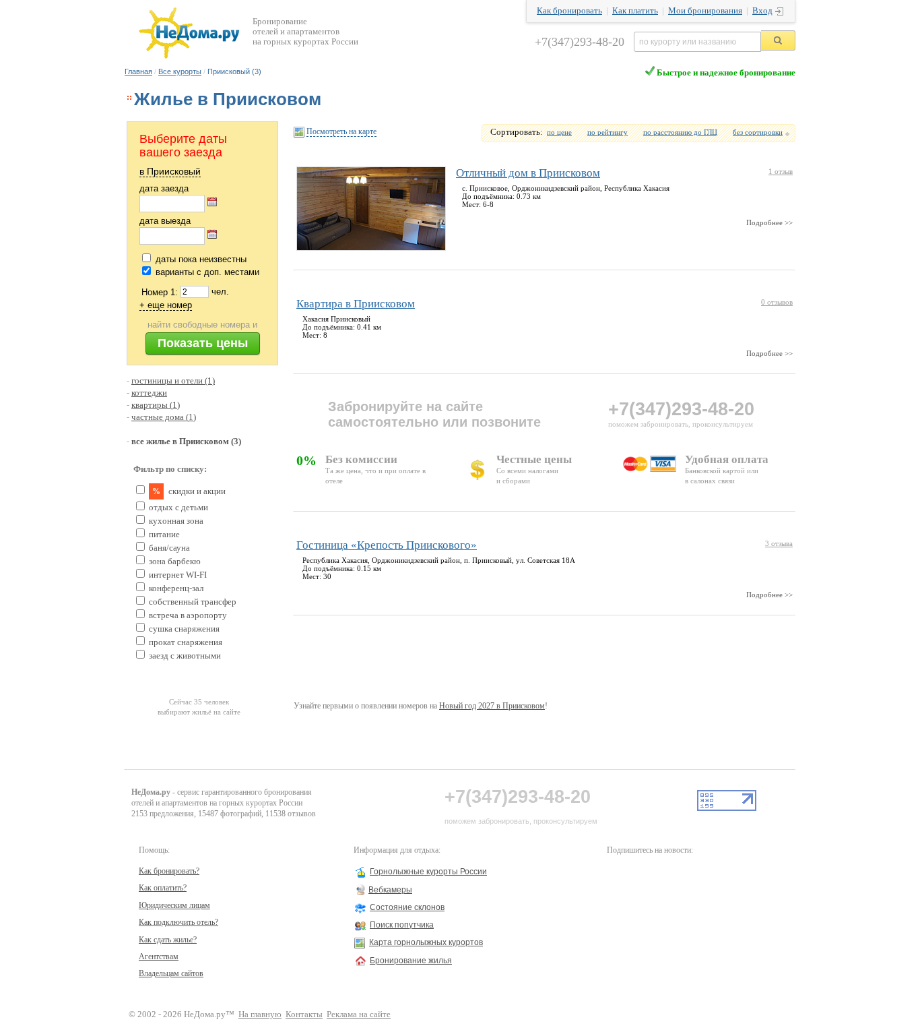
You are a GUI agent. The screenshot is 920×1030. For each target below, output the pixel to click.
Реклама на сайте (359, 1014)
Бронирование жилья (411, 960)
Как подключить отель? (178, 922)
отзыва (779, 543)
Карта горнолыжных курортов (426, 942)
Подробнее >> (769, 222)
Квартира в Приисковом (355, 303)
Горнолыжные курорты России (428, 871)
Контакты (304, 1014)
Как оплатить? (163, 887)
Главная (138, 71)
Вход (762, 11)
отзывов (777, 302)
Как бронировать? (169, 871)
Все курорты (179, 71)
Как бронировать (569, 11)
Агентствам (158, 956)
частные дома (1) (163, 417)
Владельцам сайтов (171, 973)
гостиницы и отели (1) (173, 381)
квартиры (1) (155, 405)
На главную (260, 1014)
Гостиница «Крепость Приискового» (386, 545)
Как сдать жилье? (168, 939)
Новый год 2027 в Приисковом (492, 705)
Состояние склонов (407, 907)
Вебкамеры (390, 890)
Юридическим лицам (174, 905)
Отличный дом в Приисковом (528, 172)
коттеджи (149, 393)
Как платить (635, 11)
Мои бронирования (705, 11)
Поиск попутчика (402, 925)
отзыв (780, 171)
